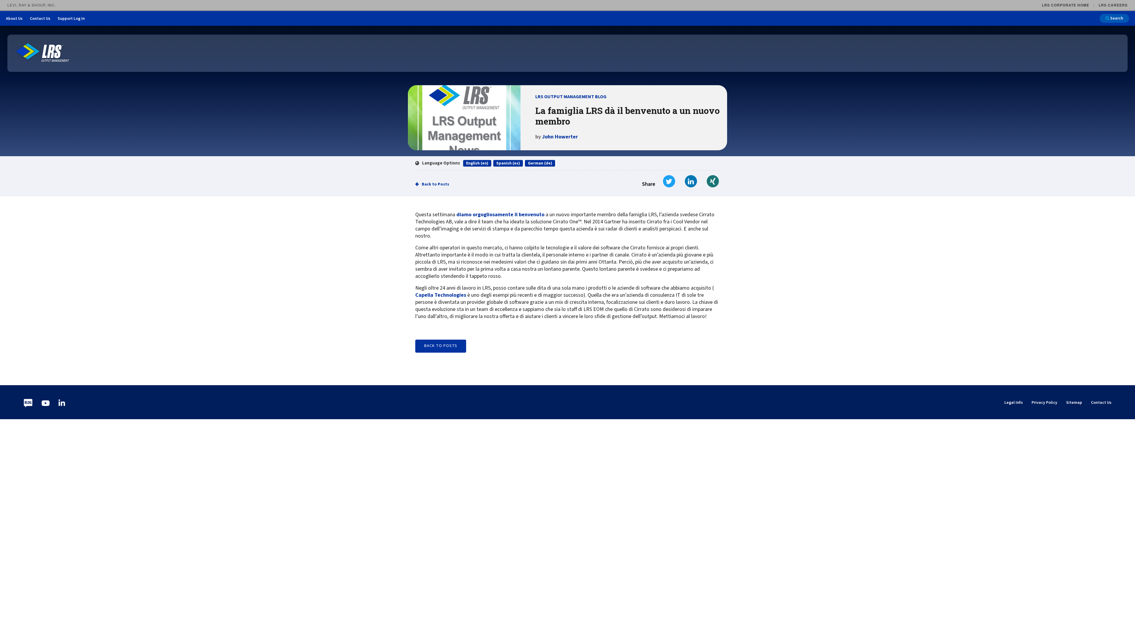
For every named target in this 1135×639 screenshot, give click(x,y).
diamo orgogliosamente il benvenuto (500, 214)
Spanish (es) (508, 163)
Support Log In (71, 19)
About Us (14, 19)
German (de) (540, 163)
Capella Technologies (440, 295)
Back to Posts (435, 184)
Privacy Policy (1044, 403)
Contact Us (40, 19)
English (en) (477, 163)
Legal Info (1013, 403)
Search (1116, 18)
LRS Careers (1113, 5)
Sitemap (1074, 403)
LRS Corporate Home (1065, 5)
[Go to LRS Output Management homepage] (42, 52)
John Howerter (560, 137)
